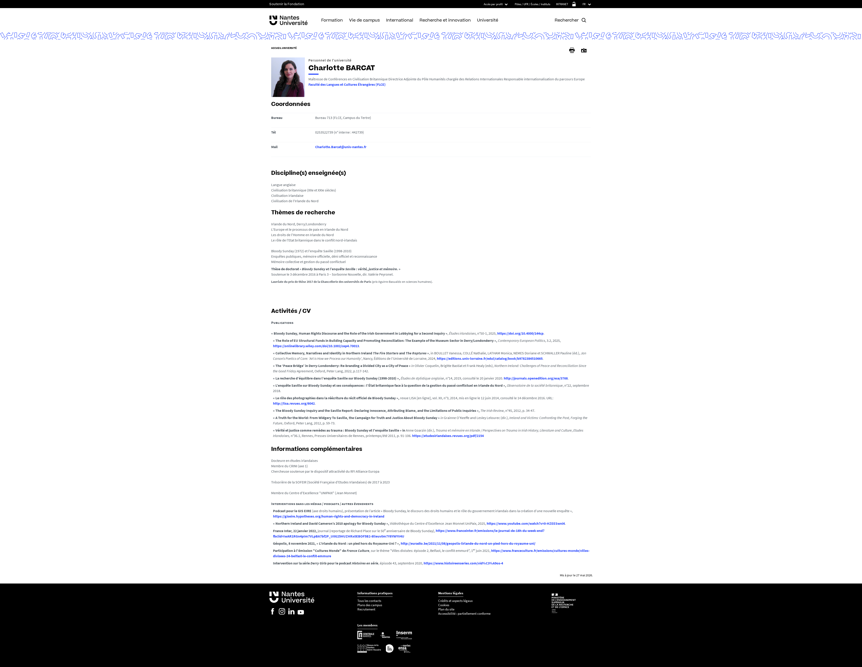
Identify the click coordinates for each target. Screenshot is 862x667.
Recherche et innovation (445, 20)
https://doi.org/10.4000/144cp (520, 333)
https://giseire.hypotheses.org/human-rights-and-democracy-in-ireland (328, 516)
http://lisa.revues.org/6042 (294, 403)
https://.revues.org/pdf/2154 (448, 435)
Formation (332, 20)
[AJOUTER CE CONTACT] (584, 50)
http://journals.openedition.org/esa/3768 (536, 378)
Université (487, 20)
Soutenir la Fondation (286, 4)
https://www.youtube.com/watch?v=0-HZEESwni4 (526, 523)
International (399, 20)
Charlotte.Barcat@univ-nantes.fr (340, 147)
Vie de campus (364, 20)
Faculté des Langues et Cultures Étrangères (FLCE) (347, 84)
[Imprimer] (572, 50)
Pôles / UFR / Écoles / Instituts (532, 4)
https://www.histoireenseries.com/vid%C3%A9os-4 (463, 563)
